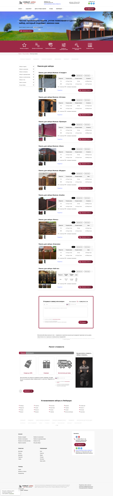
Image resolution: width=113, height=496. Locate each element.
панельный (22, 420)
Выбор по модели (24, 48)
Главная (20, 53)
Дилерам (20, 455)
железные (69, 423)
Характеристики (79, 75)
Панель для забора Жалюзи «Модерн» (52, 170)
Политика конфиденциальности (86, 486)
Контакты (42, 459)
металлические (75, 59)
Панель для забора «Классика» (49, 244)
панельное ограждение (47, 59)
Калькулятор (28, 8)
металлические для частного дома (84, 420)
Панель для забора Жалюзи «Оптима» (52, 97)
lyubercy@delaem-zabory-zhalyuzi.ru (52, 3)
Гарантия (20, 457)
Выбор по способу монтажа (76, 49)
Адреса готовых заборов (40, 8)
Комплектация (87, 75)
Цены (73, 75)
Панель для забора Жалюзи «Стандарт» (53, 72)
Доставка (20, 451)
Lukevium (89, 485)
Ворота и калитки (22, 82)
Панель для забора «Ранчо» (48, 219)
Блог (41, 451)
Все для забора (26, 53)
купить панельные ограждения (43, 420)
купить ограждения (32, 423)
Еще (57, 425)
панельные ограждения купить (59, 420)
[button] (19, 46)
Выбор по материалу (51, 48)
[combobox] (68, 304)
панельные (66, 59)
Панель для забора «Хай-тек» (49, 268)
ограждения (36, 59)
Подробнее (11, 493)
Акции (19, 469)
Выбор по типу (90, 48)
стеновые (47, 423)
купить (40, 423)
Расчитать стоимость (86, 90)
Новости (42, 453)
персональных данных (56, 319)
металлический (78, 423)
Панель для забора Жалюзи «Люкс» (51, 146)
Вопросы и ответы (22, 471)
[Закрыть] (19, 491)
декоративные (58, 59)
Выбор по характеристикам (64, 49)
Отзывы (51, 8)
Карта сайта (42, 461)
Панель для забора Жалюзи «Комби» (52, 195)
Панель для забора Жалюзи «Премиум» (53, 121)
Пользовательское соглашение (86, 488)
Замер (19, 459)
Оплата (20, 453)
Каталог (20, 8)
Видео (41, 455)
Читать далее (67, 339)
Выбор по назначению (37, 48)
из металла (22, 423)
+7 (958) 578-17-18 (91, 1)
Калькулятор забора (27, 30)
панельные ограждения (25, 59)
